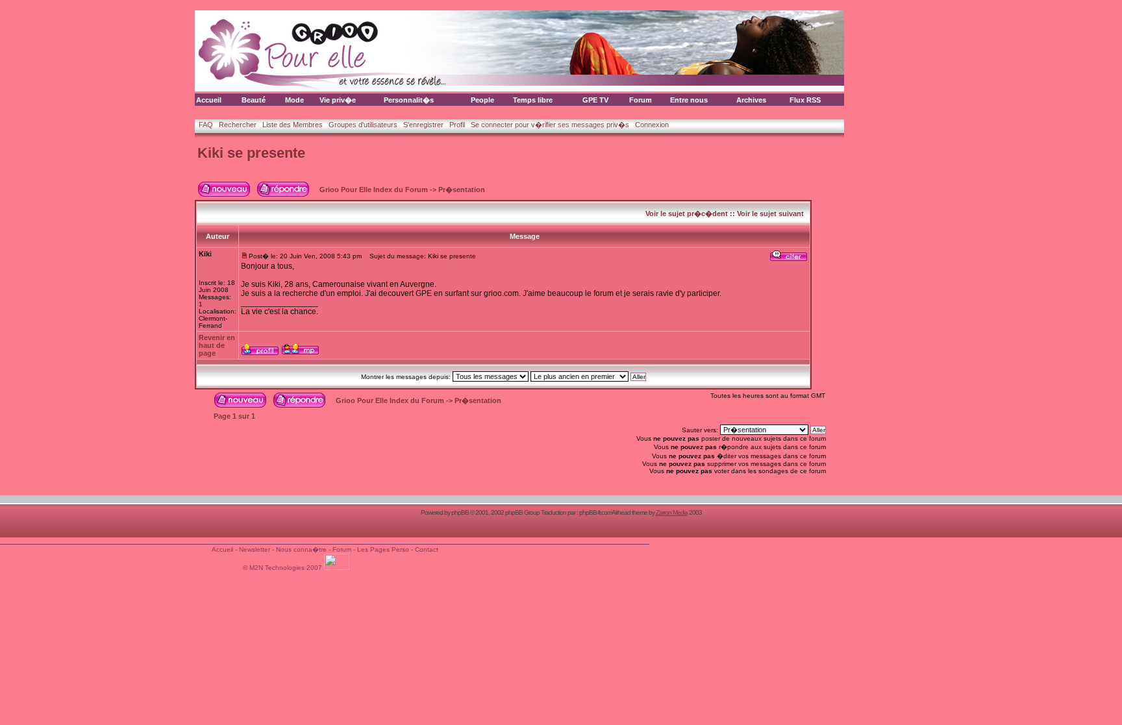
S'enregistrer (423, 125)
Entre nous (689, 100)
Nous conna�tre (301, 549)
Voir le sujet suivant (770, 213)
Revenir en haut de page (217, 345)
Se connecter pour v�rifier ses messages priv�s (550, 125)
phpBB (460, 512)
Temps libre (533, 100)
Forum (640, 100)
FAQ (206, 125)
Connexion (652, 125)
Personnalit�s (409, 100)
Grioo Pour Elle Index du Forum (373, 189)
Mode (294, 100)
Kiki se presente (251, 153)
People (482, 100)
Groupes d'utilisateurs (363, 125)
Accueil (208, 100)
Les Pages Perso (383, 549)
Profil (457, 125)
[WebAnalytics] (337, 567)
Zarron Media (672, 512)
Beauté (254, 100)
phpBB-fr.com (595, 512)
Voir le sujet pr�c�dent (686, 213)
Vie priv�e (337, 100)
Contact (426, 549)
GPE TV (595, 100)
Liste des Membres (292, 125)
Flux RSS (805, 100)
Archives (751, 100)
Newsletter (254, 549)
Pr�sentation (461, 189)
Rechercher (237, 125)
